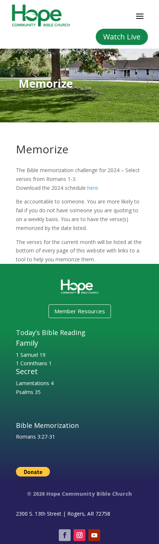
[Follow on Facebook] (65, 535)
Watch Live (122, 37)
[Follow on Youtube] (94, 535)
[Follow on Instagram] (79, 535)
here (92, 187)
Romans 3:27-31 (35, 436)
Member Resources (79, 311)
